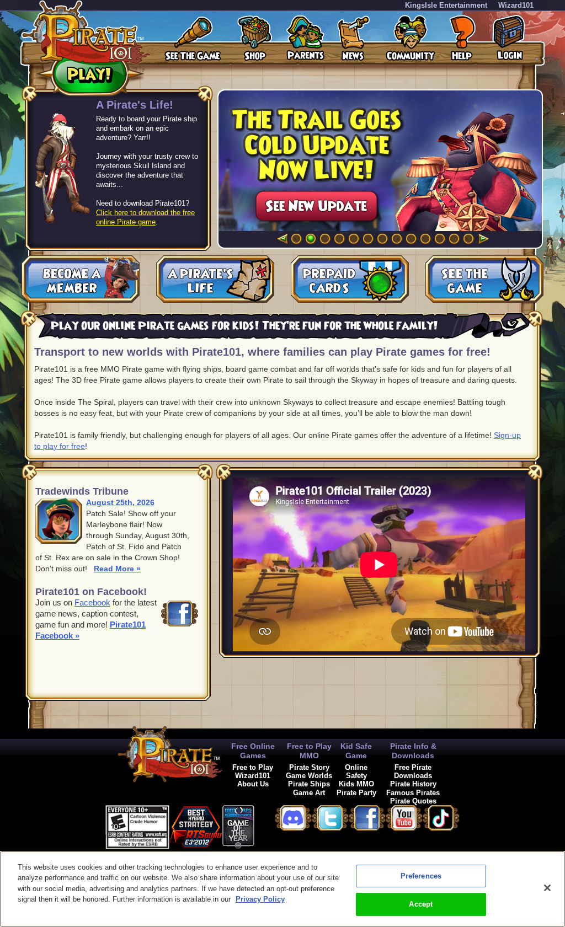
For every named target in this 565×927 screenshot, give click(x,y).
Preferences (421, 876)
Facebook (92, 602)
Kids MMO (356, 784)
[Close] (547, 888)
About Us (253, 784)
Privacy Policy (260, 899)
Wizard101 (516, 5)
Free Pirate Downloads (413, 771)
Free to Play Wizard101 (252, 771)
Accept (421, 904)
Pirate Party (356, 793)
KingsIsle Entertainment (446, 5)
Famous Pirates (413, 793)
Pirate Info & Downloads (413, 751)
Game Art (309, 793)
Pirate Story (309, 767)
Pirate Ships (309, 784)
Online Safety (356, 771)
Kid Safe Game (356, 751)
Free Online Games (253, 751)
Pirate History (413, 784)
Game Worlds (309, 775)
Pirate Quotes (413, 801)
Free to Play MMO (309, 751)
